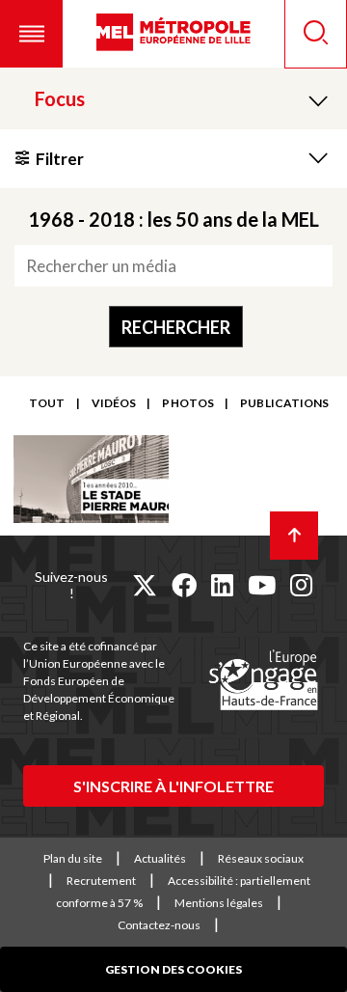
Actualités (160, 858)
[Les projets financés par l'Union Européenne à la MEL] (263, 681)
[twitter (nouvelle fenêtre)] (144, 584)
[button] (31, 34)
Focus (60, 98)
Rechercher (175, 327)
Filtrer (60, 159)
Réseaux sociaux (261, 858)
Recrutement (101, 880)
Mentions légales (218, 903)
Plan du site (72, 858)
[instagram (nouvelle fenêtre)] (301, 584)
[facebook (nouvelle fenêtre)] (184, 584)
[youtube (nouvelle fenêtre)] (262, 584)
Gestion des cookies (173, 969)
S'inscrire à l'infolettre (173, 786)
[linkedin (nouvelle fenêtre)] (222, 584)
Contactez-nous (159, 925)
